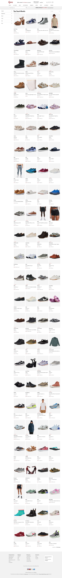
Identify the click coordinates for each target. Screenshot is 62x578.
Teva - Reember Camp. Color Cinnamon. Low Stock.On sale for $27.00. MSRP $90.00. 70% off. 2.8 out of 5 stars (54, 259)
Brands (52, 5)
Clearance (46, 5)
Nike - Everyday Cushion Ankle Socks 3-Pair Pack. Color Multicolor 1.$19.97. (43, 24)
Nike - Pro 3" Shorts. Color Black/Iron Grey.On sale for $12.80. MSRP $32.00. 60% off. (19, 494)
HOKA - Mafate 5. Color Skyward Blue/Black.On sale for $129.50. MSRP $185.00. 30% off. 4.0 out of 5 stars (31, 173)
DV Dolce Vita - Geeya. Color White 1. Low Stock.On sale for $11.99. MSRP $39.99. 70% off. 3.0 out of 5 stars (54, 66)
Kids (18, 558)
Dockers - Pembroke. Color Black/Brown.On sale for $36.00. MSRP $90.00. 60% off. (43, 473)
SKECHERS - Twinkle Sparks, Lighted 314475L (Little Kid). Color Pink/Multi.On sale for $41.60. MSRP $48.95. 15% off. (54, 494)
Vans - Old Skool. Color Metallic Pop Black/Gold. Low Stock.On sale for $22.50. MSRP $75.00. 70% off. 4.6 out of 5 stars (43, 66)
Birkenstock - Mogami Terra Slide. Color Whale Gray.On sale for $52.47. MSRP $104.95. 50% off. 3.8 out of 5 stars (54, 323)
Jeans (47, 574)
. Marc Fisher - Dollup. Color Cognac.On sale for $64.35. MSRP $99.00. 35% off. (19, 24)
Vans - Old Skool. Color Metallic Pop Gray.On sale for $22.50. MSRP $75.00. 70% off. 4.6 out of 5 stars (54, 366)
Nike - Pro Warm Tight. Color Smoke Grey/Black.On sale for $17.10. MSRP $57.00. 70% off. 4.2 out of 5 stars (19, 173)
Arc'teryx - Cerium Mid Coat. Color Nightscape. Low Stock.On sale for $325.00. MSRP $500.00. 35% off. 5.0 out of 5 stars (31, 430)
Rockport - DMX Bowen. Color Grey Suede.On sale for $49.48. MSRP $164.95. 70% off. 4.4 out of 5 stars (19, 473)
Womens (19, 556)
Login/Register (29, 556)
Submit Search (26, 7)
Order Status (28, 558)
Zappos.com (26, 574)
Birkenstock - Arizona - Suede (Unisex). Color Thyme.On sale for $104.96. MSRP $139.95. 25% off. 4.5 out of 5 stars (54, 473)
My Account (47, 2)
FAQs (9, 561)
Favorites (50, 2)
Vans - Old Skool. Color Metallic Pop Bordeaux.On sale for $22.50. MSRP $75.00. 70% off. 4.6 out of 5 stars (43, 173)
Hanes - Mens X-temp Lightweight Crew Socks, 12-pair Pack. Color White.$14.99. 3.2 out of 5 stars (31, 88)
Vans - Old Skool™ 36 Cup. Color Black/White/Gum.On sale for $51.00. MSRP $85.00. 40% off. (19, 366)
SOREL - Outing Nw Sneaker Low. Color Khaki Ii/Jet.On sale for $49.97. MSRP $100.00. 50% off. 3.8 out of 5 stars (43, 387)
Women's (31, 5)
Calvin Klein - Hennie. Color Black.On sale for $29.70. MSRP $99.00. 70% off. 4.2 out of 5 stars (54, 130)
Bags (20, 5)
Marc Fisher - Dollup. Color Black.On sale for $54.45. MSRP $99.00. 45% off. (31, 366)
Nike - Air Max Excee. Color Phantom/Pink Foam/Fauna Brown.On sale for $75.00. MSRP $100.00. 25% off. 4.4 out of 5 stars (54, 515)
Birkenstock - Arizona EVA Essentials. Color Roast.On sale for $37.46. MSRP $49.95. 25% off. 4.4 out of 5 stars (43, 45)
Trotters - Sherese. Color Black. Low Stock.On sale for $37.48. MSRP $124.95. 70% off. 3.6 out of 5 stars (43, 344)
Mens (18, 557)
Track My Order (29, 561)
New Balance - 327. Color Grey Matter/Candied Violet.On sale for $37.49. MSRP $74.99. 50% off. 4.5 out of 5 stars (19, 259)
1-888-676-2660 (36, 1)
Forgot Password (11, 556)
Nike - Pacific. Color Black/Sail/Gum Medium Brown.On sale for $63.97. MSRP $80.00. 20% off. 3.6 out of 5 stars (43, 302)
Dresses (45, 574)
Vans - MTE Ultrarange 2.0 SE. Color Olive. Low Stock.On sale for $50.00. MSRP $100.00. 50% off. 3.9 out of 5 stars (19, 216)
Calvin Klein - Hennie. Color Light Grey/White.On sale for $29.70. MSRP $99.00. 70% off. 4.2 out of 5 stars (54, 280)
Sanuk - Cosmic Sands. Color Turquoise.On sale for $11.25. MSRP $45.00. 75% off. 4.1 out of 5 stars (54, 451)
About (36, 556)
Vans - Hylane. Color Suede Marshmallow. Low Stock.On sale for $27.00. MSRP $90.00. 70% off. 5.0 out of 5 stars (43, 195)
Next (58, 547)
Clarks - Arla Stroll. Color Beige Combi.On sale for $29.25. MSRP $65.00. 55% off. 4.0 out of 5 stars (19, 130)
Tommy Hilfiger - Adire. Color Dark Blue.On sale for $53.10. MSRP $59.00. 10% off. (19, 45)
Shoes (10, 5)
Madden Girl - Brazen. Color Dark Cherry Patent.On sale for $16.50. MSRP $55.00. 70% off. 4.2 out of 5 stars (31, 473)
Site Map (36, 557)
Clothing (15, 5)
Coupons (36, 558)
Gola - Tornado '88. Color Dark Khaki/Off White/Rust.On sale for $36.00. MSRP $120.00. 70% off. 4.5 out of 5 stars (43, 515)
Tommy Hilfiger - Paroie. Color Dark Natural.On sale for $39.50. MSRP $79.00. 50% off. (31, 45)
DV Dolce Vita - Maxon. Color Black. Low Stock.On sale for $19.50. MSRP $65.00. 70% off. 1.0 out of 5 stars (19, 237)
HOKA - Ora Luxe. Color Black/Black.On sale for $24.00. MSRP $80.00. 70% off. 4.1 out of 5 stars (19, 387)
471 (56, 547)
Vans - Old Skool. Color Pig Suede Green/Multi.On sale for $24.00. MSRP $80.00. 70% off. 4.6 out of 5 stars (19, 109)
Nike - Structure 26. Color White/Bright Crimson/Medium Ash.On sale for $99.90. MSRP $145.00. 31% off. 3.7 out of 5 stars (31, 537)
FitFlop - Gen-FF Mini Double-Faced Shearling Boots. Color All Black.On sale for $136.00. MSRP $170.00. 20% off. (19, 66)
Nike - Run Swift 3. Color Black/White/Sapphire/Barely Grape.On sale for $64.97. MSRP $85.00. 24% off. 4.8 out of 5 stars (43, 494)
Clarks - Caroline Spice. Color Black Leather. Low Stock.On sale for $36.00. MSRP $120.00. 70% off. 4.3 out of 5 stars (19, 344)
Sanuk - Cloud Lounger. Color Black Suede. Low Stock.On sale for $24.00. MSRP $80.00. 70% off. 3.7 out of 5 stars (43, 537)
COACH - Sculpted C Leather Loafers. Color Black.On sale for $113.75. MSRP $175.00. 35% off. (19, 302)
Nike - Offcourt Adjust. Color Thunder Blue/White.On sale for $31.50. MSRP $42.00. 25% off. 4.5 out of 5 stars (54, 152)
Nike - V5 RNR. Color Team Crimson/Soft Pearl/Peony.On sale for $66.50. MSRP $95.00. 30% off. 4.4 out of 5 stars (19, 537)
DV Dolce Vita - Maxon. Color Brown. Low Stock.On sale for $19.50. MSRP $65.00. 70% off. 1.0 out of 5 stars (19, 323)
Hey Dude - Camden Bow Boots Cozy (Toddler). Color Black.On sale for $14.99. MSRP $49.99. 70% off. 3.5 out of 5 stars (31, 323)
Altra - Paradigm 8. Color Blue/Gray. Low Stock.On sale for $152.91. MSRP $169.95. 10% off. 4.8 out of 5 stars (54, 408)
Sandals (42, 574)
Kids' (41, 5)
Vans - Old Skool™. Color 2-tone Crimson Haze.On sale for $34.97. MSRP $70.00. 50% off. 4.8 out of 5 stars (43, 451)
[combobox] (18, 8)
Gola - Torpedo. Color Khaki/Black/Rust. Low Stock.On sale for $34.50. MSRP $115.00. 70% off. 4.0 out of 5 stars (31, 344)
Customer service (49, 2)
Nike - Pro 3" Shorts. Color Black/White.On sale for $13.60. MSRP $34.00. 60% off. (54, 216)
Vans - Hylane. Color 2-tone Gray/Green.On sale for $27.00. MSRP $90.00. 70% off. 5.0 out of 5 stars (31, 130)
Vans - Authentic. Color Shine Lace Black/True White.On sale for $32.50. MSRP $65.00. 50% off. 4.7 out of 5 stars (43, 152)
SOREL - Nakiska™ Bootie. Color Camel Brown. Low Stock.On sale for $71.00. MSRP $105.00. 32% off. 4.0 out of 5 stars (19, 88)
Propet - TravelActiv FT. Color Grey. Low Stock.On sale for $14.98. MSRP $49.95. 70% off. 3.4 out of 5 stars (43, 280)
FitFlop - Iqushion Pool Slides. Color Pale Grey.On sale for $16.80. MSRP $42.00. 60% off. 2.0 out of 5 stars (31, 195)
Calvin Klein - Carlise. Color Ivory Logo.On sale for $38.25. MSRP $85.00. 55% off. (31, 237)
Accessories (25, 5)
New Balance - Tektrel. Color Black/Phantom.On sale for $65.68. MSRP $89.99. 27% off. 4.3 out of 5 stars (31, 387)
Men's (37, 5)
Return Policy (10, 558)
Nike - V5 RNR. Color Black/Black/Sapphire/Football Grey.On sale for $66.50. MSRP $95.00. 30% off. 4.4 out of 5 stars (31, 152)
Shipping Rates (11, 557)
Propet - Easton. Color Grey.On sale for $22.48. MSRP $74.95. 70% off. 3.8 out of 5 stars (19, 451)
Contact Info (10, 562)
